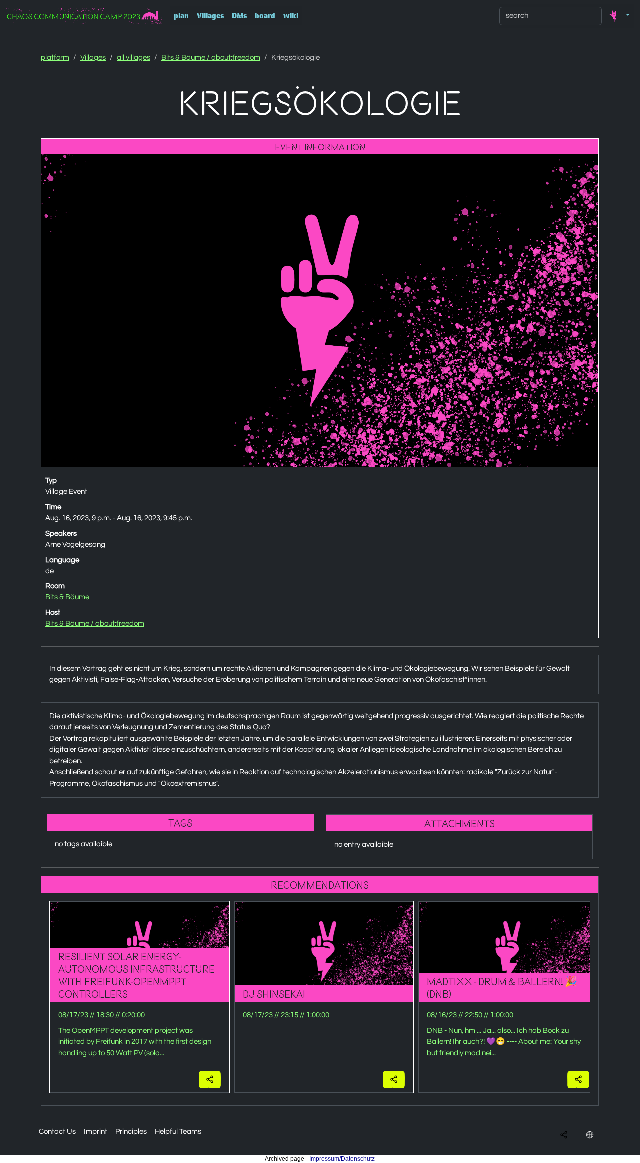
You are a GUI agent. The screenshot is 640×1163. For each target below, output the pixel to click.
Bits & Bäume (68, 597)
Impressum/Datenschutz (342, 1158)
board (265, 16)
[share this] (210, 1079)
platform (55, 57)
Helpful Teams (178, 1131)
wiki (291, 16)
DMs (239, 16)
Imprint (96, 1131)
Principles (131, 1131)
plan (181, 16)
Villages (210, 16)
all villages (133, 57)
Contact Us (57, 1131)
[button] (618, 16)
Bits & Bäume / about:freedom (211, 57)
